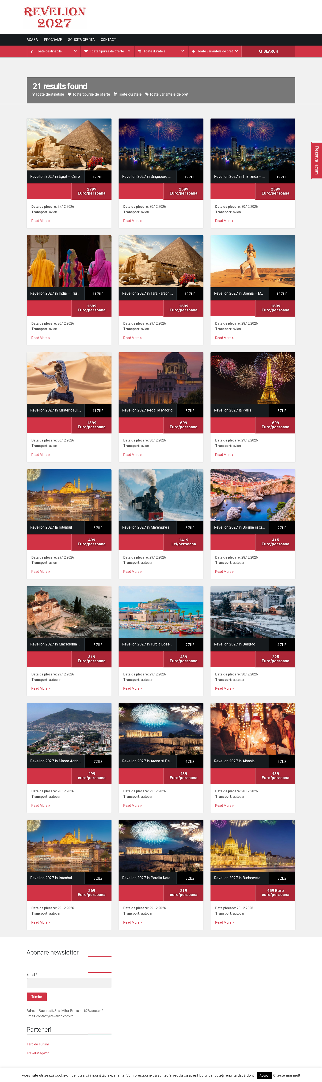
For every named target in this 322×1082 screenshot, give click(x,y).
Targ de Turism (38, 1044)
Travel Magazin (38, 1053)
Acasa (32, 40)
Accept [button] (264, 1075)
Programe (53, 40)
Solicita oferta (81, 40)
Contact (108, 40)
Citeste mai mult (286, 1075)
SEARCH (270, 51)
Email (32, 974)
